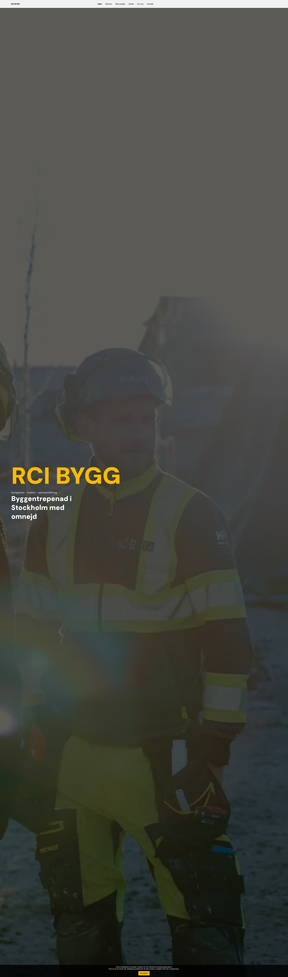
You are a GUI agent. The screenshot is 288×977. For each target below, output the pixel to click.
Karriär (131, 4)
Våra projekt (120, 4)
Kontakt (150, 4)
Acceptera (144, 973)
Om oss (140, 4)
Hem (100, 4)
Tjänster (108, 4)
